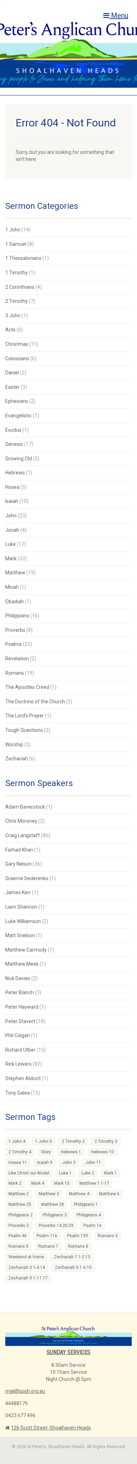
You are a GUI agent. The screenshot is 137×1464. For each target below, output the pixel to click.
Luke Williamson (23, 921)
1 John (12, 229)
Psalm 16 (92, 1225)
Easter (12, 387)
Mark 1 (110, 1173)
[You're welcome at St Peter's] (45, 5)
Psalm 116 (47, 1235)
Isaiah (11, 501)
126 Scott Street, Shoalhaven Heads (51, 1428)
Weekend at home (26, 1256)
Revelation (17, 658)
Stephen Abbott (23, 1078)
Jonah (12, 530)
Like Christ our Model (28, 1173)
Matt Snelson (20, 935)
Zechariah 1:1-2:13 (72, 1256)
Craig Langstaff (22, 835)
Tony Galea (17, 1093)
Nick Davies (17, 978)
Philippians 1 (86, 1204)
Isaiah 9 (44, 1162)
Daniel (12, 372)
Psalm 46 (17, 1235)
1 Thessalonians (23, 258)
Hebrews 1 (71, 1152)
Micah (12, 587)
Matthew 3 (49, 1193)
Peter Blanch (19, 992)
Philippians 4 (89, 1215)
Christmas (16, 344)
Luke (10, 544)
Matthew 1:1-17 (94, 1183)
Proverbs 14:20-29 (56, 1225)
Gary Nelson (18, 864)
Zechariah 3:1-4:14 (26, 1267)
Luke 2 (87, 1173)
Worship (14, 744)
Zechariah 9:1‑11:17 (28, 1278)
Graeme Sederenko (26, 878)
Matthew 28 (52, 1204)
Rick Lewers (18, 1064)
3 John (12, 315)
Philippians (17, 615)
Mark (11, 558)
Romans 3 (108, 1235)
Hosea (12, 487)
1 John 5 (43, 1141)
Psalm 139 (77, 1235)
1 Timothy (16, 272)
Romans (14, 673)
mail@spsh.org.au (25, 1391)
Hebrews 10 (102, 1152)
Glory (46, 1152)
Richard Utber (20, 1050)
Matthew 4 (79, 1193)
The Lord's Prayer (24, 715)
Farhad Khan (19, 850)
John (11, 515)
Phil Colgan (17, 1035)
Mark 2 (14, 1183)
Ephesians (16, 401)
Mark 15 (62, 1183)
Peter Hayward (21, 1007)
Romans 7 (48, 1246)
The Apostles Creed (27, 687)
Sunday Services (68, 1352)
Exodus (13, 430)
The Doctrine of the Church (35, 701)
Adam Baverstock (25, 807)
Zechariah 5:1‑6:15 (73, 1267)
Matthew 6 (109, 1193)
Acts (10, 329)
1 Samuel (15, 244)
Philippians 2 (20, 1215)
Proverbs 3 (18, 1225)
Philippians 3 (55, 1215)
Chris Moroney (21, 821)
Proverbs (15, 630)
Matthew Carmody (26, 950)
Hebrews (15, 472)
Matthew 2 (18, 1193)
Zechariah (16, 758)
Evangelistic (18, 415)
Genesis (14, 444)
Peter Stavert (20, 1021)
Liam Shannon (21, 907)
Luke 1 (65, 1173)
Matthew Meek (22, 964)
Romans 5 (18, 1246)
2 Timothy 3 (105, 1141)
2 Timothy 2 (73, 1141)
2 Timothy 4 (19, 1152)
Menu (118, 15)
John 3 (69, 1162)
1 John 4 (16, 1141)
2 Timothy (16, 301)
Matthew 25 (19, 1204)
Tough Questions (24, 730)
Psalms (13, 644)
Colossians (17, 358)
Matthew (15, 572)
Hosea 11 (17, 1162)
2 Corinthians (19, 287)
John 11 (93, 1162)
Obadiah (14, 601)
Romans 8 (78, 1246)
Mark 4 (37, 1183)
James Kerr (18, 892)
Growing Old (18, 458)
